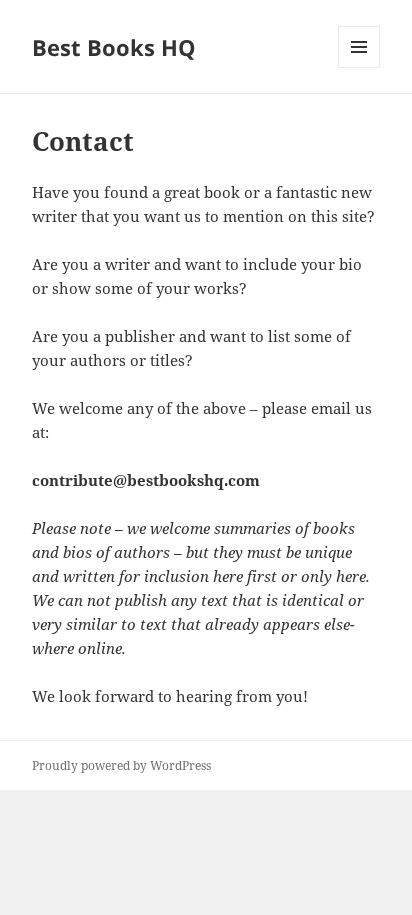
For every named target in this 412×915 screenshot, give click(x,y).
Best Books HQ (114, 47)
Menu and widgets (359, 67)
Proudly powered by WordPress (121, 765)
